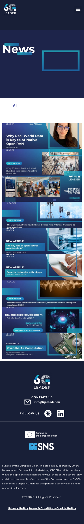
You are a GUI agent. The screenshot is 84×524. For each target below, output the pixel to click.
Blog (26, 105)
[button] (78, 9)
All (15, 105)
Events (41, 105)
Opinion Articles (30, 116)
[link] (9, 9)
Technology (58, 116)
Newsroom (61, 105)
